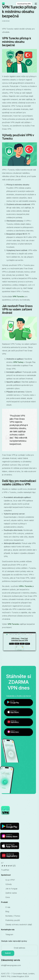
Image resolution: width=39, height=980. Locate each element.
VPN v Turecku (25, 586)
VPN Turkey (18, 362)
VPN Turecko (18, 296)
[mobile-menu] (35, 3)
